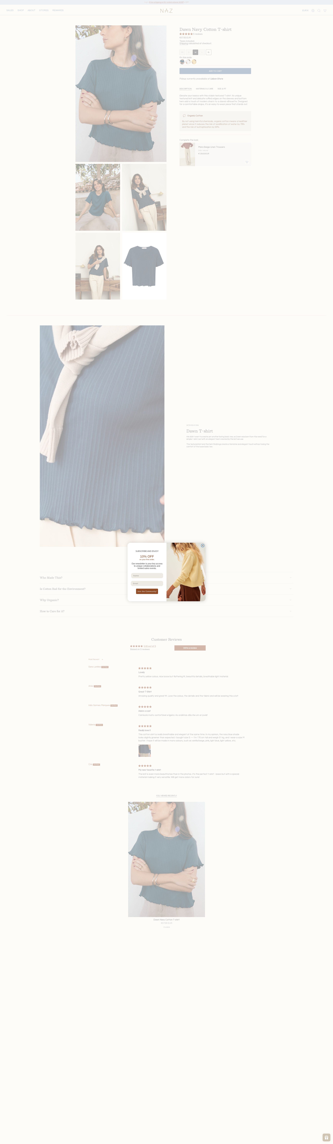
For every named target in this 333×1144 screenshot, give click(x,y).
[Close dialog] (202, 545)
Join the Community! (147, 591)
